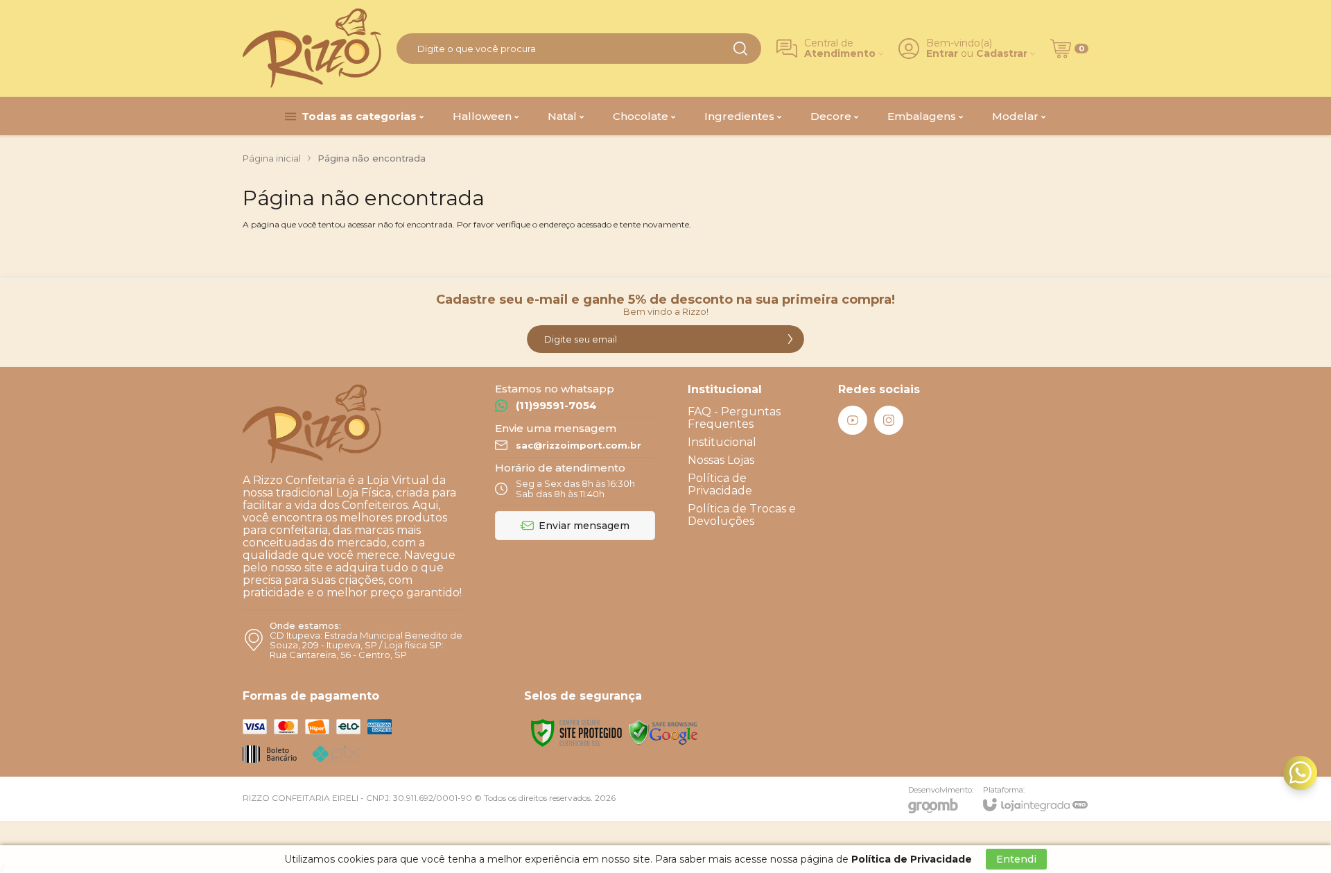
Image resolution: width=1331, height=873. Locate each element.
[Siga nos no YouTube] (852, 420)
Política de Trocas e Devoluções (742, 515)
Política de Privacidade (720, 484)
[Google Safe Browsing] (663, 732)
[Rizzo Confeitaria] (312, 48)
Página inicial (272, 158)
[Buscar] (740, 48)
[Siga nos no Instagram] (888, 420)
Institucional (722, 442)
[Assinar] (790, 339)
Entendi (1016, 859)
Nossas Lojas (721, 460)
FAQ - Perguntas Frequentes (734, 418)
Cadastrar (1001, 54)
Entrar (942, 54)
